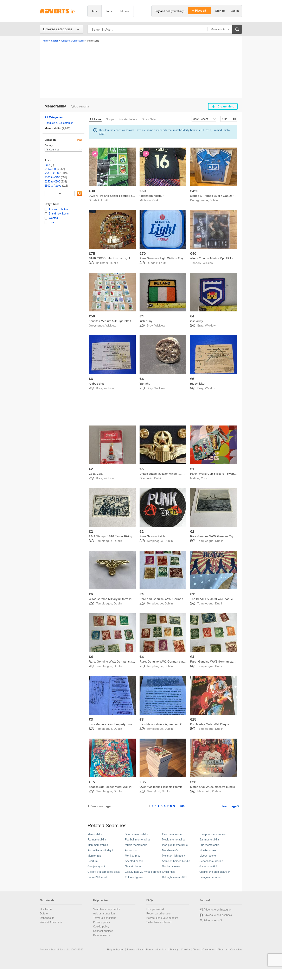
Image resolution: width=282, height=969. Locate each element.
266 (182, 806)
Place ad (201, 10)
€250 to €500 (52, 181)
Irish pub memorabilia (175, 844)
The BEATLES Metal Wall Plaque (211, 599)
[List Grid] (227, 118)
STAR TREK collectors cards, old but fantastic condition (125, 258)
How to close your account (162, 917)
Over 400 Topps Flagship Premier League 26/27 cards (175, 786)
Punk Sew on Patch (152, 536)
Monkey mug (132, 855)
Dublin (214, 200)
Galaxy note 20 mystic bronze (143, 871)
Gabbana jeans (171, 866)
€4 (142, 316)
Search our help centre (106, 909)
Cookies (185, 949)
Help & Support (115, 949)
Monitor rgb (94, 855)
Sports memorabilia (136, 834)
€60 (143, 191)
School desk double (211, 861)
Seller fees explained (158, 922)
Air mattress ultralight (100, 850)
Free (47, 165)
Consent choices (103, 930)
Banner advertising (156, 949)
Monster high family (174, 855)
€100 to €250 (52, 177)
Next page (229, 806)
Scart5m (93, 861)
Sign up (220, 10)
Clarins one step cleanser (214, 871)
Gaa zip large (133, 866)
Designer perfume (209, 877)
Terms (196, 949)
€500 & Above (53, 185)
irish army (146, 321)
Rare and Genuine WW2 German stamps (166, 599)
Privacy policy (101, 922)
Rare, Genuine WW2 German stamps (113, 661)
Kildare (216, 791)
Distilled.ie (46, 909)
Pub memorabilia (209, 844)
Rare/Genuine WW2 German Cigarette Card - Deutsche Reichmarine (235, 536)
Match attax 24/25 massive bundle (212, 786)
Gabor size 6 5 (208, 866)
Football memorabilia (137, 839)
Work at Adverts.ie (51, 922)
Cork (155, 200)
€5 (142, 469)
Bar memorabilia (209, 839)
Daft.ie (44, 913)
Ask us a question (104, 913)
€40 (193, 253)
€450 (194, 191)
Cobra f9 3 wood (97, 877)
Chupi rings (168, 871)
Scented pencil (134, 861)
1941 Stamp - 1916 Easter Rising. (111, 536)
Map (79, 139)
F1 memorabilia (97, 839)
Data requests (101, 935)
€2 (91, 469)
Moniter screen (208, 850)
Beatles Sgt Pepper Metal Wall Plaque (113, 786)
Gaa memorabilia (172, 834)
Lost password (155, 909)
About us (222, 949)
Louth (105, 200)
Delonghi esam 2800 (174, 877)
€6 (91, 379)
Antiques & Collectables (59, 122)
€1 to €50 (50, 169)
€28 (193, 782)
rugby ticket (96, 383)
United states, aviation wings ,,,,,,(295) (165, 473)
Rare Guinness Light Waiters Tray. (162, 258)
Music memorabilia (136, 844)
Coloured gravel (134, 877)
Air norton (130, 850)
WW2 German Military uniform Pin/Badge (115, 599)
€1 (192, 469)
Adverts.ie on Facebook (218, 915)
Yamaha (145, 383)
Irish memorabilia (98, 844)
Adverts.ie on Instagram (218, 909)
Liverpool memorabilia (212, 834)
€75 (92, 253)
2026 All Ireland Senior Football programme (117, 195)
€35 (143, 782)
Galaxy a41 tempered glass (104, 871)
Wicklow (208, 263)
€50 (92, 316)
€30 (92, 191)
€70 (143, 253)
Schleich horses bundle (176, 861)
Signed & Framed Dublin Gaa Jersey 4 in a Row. (221, 195)
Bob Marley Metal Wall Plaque (209, 724)
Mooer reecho (207, 855)
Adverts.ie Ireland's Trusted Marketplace (61, 11)
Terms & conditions (104, 917)
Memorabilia (95, 834)
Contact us (236, 949)
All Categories (54, 117)
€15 (193, 594)
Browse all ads (135, 949)
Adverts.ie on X (213, 920)
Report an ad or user (158, 913)
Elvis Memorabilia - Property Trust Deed (115, 724)
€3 (91, 719)
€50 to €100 (52, 173)
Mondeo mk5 (170, 850)
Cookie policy (101, 926)
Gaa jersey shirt (97, 866)
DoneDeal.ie (47, 917)
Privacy (174, 949)
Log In (235, 10)
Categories (209, 949)
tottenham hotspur (152, 195)
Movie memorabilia (173, 839)
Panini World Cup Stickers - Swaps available (219, 473)
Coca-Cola (96, 473)
